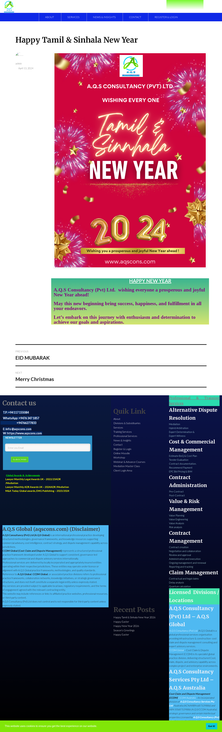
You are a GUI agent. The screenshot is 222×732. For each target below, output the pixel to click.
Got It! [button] (211, 726)
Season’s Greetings (124, 630)
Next (201, 163)
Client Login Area (122, 470)
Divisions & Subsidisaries (126, 423)
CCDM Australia (187, 697)
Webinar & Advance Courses (129, 461)
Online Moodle (121, 453)
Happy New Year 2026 (126, 625)
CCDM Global (176, 650)
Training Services (122, 431)
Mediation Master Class (126, 466)
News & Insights (104, 17)
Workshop (119, 457)
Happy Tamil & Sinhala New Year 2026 (134, 617)
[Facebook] (179, 4)
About (49, 17)
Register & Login (166, 17)
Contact (135, 17)
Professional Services (125, 435)
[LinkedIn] (185, 4)
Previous (59, 163)
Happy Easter (121, 621)
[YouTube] (191, 4)
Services (73, 17)
